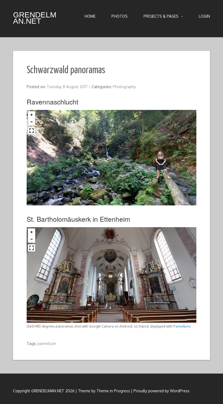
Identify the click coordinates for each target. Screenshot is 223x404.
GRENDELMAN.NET (34, 18)
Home (90, 16)
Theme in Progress (113, 390)
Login (204, 16)
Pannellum (181, 326)
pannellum (47, 343)
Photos (120, 16)
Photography (124, 86)
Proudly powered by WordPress (162, 390)
